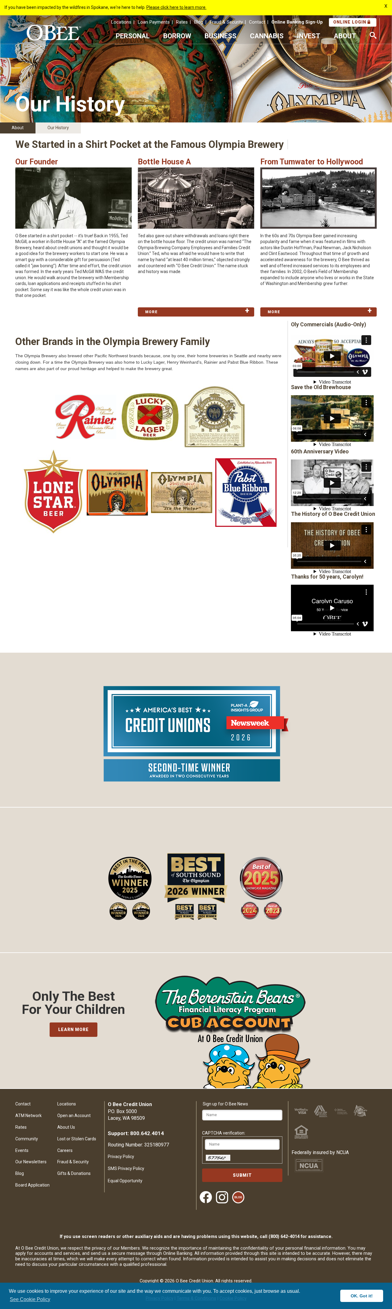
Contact (257, 22)
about (345, 36)
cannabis (267, 36)
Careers (65, 1150)
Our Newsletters (31, 1161)
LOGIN (350, 22)
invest (308, 36)
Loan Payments (154, 22)
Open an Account (74, 1115)
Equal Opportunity (125, 1180)
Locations (121, 22)
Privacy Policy (121, 1156)
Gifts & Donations (74, 1173)
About (18, 127)
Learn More (73, 1029)
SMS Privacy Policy (126, 1168)
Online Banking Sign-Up (297, 22)
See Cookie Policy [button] (30, 1299)
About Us (66, 1127)
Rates (182, 22)
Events (21, 1150)
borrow (177, 36)
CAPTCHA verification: (223, 1133)
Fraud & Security (226, 22)
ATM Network (28, 1115)
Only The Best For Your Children (73, 1002)
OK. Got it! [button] (362, 1295)
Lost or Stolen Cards (76, 1138)
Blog (198, 22)
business (220, 36)
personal (133, 36)
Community (26, 1138)
